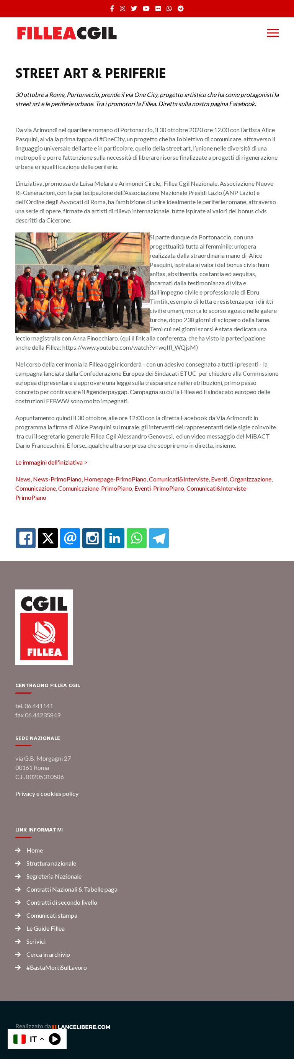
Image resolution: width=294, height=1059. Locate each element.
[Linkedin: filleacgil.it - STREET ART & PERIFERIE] (114, 538)
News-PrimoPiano (57, 479)
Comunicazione (35, 488)
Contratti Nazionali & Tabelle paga (72, 889)
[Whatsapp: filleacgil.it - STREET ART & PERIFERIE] (137, 538)
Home (34, 850)
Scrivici (36, 941)
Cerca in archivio (48, 954)
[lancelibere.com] (84, 1026)
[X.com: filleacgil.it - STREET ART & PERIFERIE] (48, 538)
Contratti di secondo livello (61, 902)
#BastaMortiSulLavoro (56, 967)
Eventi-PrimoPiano (159, 488)
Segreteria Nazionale (54, 876)
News (23, 479)
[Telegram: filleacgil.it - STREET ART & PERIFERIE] (159, 538)
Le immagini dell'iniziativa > (51, 462)
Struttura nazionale (51, 863)
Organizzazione (250, 479)
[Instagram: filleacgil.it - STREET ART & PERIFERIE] (92, 538)
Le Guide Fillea (45, 928)
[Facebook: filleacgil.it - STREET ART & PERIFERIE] (26, 538)
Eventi (219, 479)
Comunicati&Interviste (179, 479)
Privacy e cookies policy (46, 793)
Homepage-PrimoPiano (115, 479)
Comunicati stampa (51, 915)
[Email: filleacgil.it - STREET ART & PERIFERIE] (70, 538)
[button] (273, 33)
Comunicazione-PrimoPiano (95, 488)
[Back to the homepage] (67, 33)
